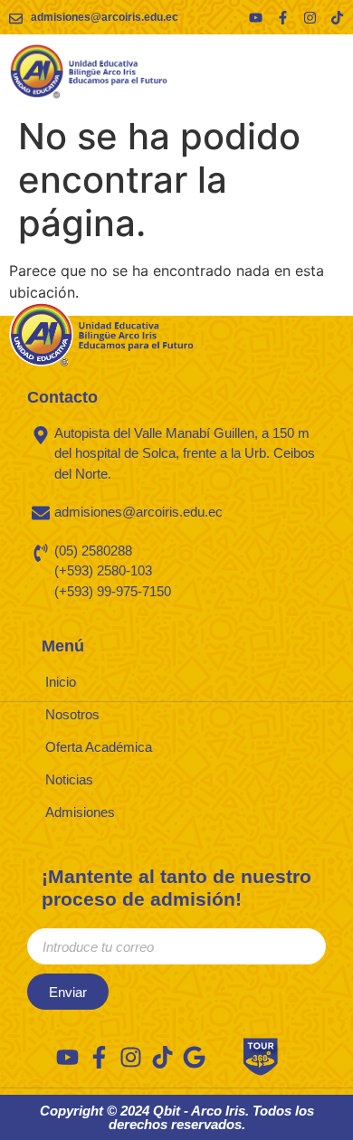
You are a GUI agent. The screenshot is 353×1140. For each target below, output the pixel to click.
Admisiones (80, 812)
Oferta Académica (98, 747)
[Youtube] (255, 17)
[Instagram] (310, 17)
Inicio (60, 681)
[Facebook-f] (283, 17)
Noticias (69, 779)
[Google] (194, 1057)
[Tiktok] (337, 17)
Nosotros (72, 714)
